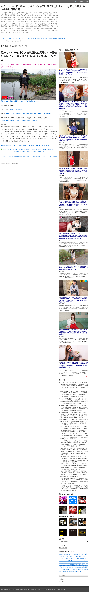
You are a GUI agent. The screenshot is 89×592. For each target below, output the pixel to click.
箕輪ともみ (80, 569)
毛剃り (62, 567)
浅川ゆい (76, 567)
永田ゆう (67, 567)
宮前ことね (76, 561)
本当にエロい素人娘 (77, 565)
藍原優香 (65, 571)
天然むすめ (70, 561)
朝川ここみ (63, 565)
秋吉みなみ (75, 569)
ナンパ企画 (68, 556)
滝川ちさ (81, 567)
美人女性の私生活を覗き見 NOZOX (55, 38)
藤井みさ (69, 571)
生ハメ (70, 569)
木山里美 (68, 565)
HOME (3, 38)
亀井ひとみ (63, 558)
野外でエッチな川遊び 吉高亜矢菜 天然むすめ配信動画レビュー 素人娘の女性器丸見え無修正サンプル (29, 56)
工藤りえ (79, 562)
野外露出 (78, 572)
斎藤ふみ (83, 562)
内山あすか (68, 558)
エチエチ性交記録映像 (72, 554)
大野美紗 (64, 561)
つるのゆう (61, 554)
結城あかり (85, 569)
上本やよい (81, 556)
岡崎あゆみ (70, 562)
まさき (65, 554)
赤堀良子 (73, 571)
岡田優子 (75, 562)
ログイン (62, 581)
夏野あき (82, 558)
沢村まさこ (71, 567)
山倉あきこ (65, 562)
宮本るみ (86, 561)
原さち (78, 558)
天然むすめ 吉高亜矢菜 (12, 163)
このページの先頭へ (85, 588)
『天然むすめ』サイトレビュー (14, 38)
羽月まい (61, 571)
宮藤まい (61, 562)
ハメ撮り (76, 556)
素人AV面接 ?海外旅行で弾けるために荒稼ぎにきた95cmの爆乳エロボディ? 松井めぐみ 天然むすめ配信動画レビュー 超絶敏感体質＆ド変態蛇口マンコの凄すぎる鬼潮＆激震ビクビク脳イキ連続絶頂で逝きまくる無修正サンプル (74, 451)
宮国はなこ (81, 561)
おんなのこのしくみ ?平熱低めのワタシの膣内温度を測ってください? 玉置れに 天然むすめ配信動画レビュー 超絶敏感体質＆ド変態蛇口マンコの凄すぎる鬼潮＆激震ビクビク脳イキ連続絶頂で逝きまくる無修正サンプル (74, 386)
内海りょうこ (74, 558)
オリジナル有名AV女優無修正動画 (34, 38)
